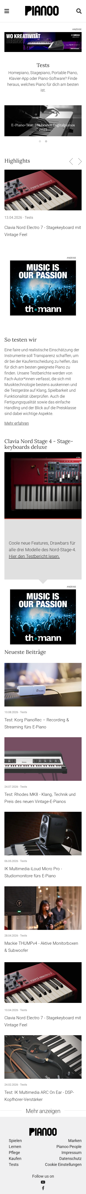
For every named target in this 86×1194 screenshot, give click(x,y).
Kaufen (15, 1158)
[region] (43, 125)
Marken (75, 1140)
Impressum (72, 1152)
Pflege (14, 1152)
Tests (29, 217)
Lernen (15, 1146)
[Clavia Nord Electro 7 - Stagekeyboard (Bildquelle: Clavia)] (43, 190)
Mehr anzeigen (43, 1111)
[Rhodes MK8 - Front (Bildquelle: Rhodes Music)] (43, 759)
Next (80, 161)
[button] (40, 141)
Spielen (15, 1140)
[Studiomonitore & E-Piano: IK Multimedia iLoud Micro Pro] (43, 834)
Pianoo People (69, 1146)
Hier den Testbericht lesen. (34, 556)
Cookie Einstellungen (63, 1164)
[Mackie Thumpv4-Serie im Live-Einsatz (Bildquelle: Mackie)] (43, 908)
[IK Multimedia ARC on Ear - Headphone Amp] (43, 1057)
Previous (71, 161)
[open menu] (6, 11)
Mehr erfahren (16, 423)
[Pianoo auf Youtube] (43, 1182)
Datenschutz (70, 1158)
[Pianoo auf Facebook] (43, 1188)
